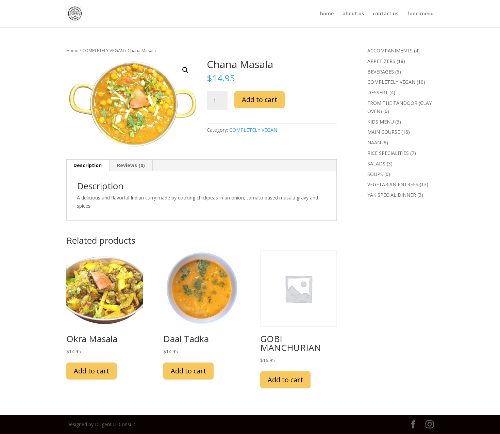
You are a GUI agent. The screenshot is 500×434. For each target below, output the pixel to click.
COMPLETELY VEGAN (103, 50)
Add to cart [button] (91, 370)
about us (353, 14)
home (327, 14)
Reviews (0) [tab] (131, 165)
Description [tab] (87, 165)
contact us (385, 14)
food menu (420, 14)
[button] (185, 70)
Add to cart (259, 99)
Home (72, 50)
